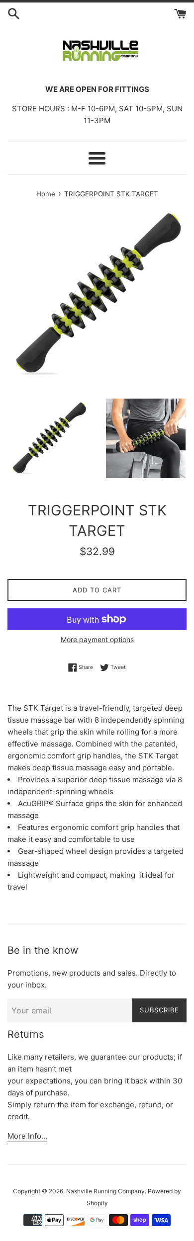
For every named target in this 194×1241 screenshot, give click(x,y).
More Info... (27, 1136)
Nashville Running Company (105, 1191)
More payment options (97, 639)
